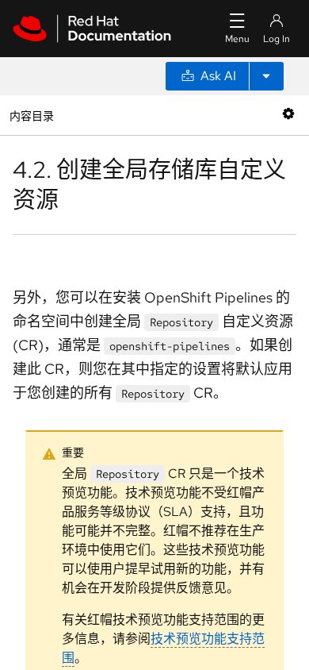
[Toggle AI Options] (266, 76)
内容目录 (31, 114)
